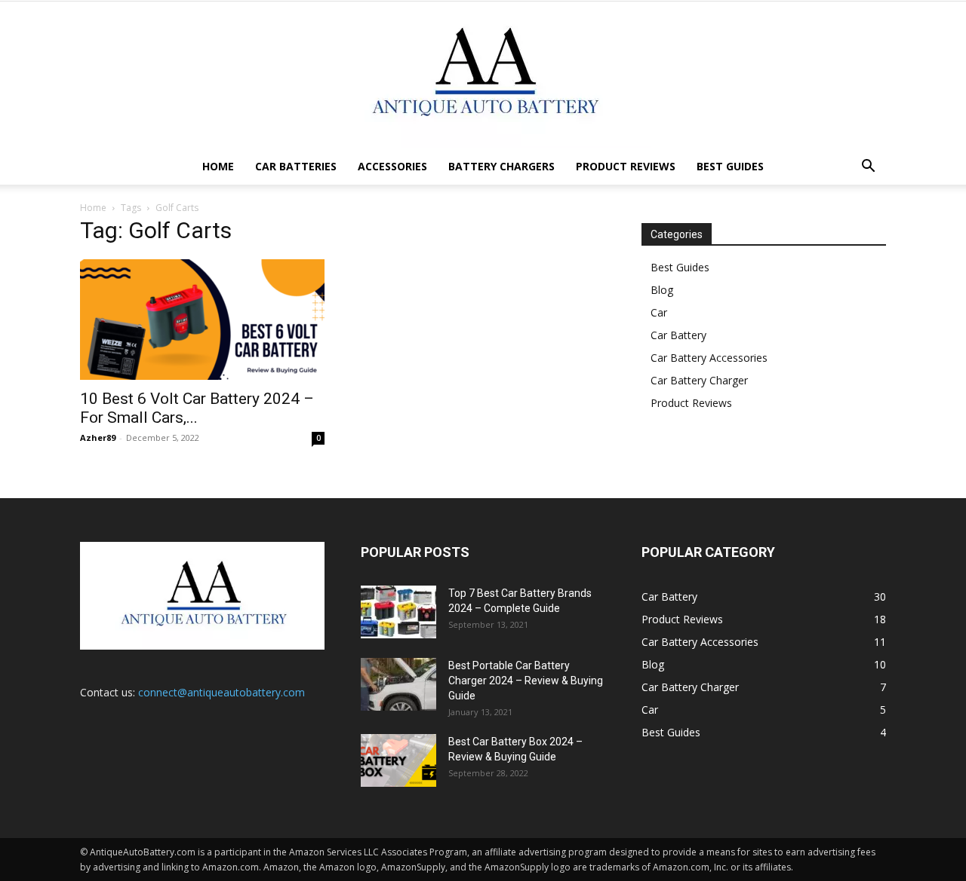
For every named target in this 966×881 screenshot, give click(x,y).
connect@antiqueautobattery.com (221, 692)
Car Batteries (296, 166)
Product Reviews (625, 166)
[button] (868, 168)
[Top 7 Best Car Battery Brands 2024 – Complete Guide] (398, 612)
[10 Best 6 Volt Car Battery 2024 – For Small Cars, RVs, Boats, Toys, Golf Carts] (202, 319)
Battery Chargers (501, 166)
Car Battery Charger (699, 380)
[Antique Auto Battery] (483, 75)
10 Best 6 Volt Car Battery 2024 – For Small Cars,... (197, 408)
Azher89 (97, 437)
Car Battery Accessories (709, 357)
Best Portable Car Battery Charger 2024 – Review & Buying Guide (525, 680)
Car (659, 312)
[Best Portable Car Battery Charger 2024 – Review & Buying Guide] (398, 684)
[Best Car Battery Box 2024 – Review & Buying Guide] (398, 760)
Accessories (392, 166)
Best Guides (730, 166)
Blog (662, 290)
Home (218, 166)
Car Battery (678, 335)
